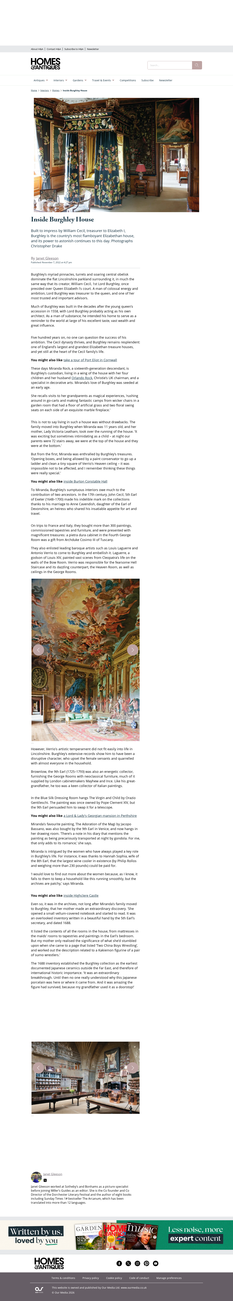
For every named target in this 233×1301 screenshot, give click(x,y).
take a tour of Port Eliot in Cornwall (90, 360)
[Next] (132, 650)
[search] (197, 65)
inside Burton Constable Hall (85, 481)
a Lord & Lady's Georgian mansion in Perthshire (100, 815)
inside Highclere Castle (81, 895)
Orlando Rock (82, 378)
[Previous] (38, 650)
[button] (85, 662)
